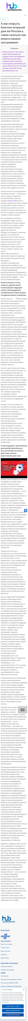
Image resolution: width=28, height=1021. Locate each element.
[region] (13, 1003)
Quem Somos (4, 976)
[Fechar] (23, 989)
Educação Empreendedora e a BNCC (11, 979)
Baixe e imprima (5, 951)
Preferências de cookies (13, 1014)
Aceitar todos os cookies (12, 1006)
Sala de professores (7, 966)
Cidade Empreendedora (7, 970)
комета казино (13, 201)
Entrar (4, 19)
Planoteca (4, 954)
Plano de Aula (5, 958)
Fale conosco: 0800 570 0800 (9, 983)
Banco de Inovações (6, 944)
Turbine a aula (5, 947)
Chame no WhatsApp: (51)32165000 (11, 986)
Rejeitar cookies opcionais (13, 1010)
